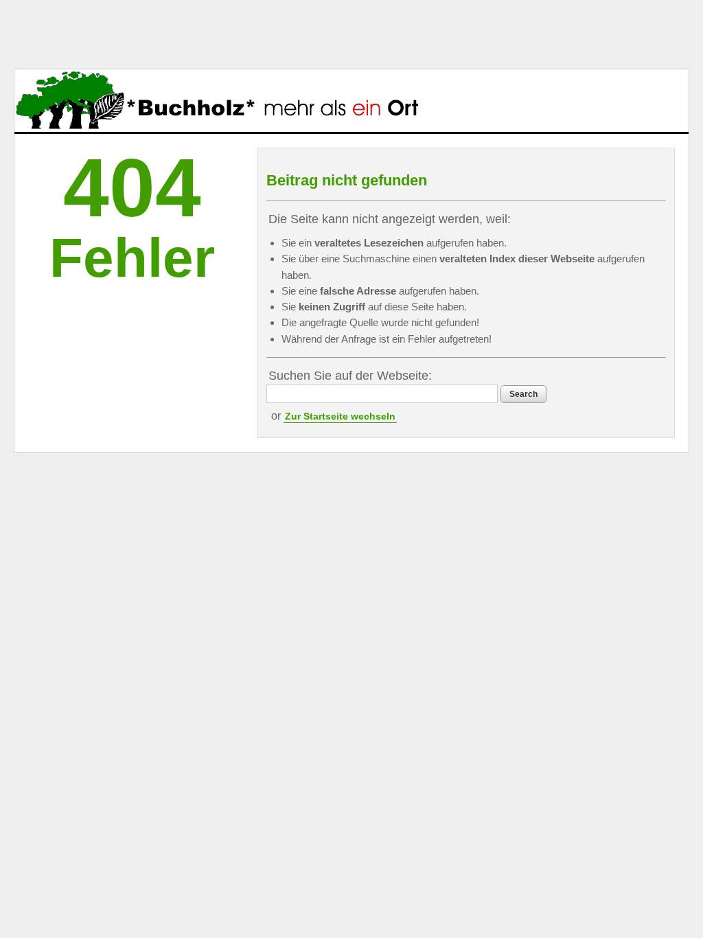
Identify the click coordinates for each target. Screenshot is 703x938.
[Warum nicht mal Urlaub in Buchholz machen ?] (216, 100)
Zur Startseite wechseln (340, 416)
